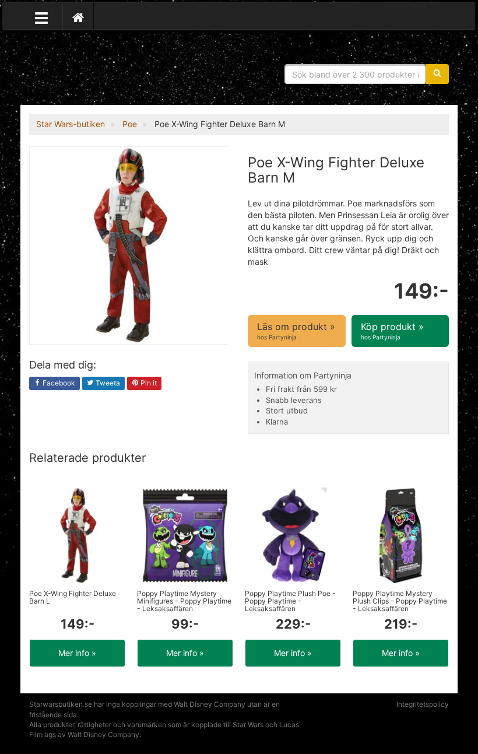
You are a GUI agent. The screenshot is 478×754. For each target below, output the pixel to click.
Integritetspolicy (422, 704)
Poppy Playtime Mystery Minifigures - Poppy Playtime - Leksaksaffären (184, 601)
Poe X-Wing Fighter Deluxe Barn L (72, 597)
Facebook (58, 382)
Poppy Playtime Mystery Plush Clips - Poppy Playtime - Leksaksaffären (400, 601)
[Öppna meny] (41, 17)
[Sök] (437, 74)
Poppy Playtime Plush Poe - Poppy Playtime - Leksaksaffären (290, 601)
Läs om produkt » (296, 330)
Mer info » (77, 653)
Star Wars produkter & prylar (113, 70)
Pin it (148, 382)
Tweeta (107, 382)
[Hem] (78, 16)
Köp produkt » (392, 330)
